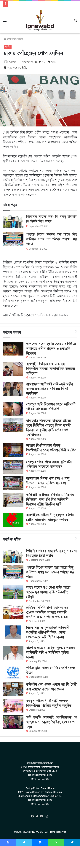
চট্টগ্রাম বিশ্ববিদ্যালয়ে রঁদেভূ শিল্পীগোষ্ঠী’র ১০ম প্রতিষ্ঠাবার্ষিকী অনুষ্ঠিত (51, 447)
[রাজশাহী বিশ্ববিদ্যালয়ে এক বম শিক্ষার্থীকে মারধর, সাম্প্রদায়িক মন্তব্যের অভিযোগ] (13, 369)
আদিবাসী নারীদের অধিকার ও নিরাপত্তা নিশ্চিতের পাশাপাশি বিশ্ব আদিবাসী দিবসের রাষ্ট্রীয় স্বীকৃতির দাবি (50, 499)
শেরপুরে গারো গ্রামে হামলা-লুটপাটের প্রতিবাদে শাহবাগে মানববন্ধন (49, 464)
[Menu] (5, 21)
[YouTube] (42, 816)
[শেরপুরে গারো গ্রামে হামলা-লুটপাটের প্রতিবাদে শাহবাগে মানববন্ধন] (13, 467)
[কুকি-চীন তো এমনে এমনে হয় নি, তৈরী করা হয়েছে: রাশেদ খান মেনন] (13, 689)
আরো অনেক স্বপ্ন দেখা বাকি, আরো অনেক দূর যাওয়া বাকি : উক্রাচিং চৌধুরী (48, 592)
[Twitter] (38, 816)
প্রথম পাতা (11, 39)
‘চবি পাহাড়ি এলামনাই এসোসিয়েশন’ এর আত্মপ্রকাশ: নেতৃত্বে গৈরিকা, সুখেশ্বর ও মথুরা (51, 722)
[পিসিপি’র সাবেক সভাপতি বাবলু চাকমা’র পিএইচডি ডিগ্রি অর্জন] (13, 221)
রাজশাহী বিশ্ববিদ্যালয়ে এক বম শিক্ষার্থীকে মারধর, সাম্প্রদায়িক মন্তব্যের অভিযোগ (50, 369)
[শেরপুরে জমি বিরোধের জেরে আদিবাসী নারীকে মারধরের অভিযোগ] (13, 409)
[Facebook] (33, 816)
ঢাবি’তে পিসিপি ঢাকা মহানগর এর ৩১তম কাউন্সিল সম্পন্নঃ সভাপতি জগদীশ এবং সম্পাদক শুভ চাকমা (47, 612)
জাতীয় (20, 39)
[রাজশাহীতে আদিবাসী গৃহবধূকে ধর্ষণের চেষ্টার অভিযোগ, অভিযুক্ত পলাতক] (13, 520)
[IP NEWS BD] (40, 20)
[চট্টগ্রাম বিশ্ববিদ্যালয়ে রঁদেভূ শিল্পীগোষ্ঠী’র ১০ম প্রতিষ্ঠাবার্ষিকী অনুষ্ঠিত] (13, 450)
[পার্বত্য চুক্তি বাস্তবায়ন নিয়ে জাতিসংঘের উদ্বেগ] (13, 673)
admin (12, 62)
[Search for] (75, 21)
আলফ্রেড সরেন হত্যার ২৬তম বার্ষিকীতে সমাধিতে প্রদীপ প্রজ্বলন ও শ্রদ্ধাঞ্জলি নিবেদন (51, 348)
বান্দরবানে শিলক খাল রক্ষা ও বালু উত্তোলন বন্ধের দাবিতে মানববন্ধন (47, 480)
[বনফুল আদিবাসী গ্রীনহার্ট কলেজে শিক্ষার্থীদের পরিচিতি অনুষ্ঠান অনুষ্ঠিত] (13, 705)
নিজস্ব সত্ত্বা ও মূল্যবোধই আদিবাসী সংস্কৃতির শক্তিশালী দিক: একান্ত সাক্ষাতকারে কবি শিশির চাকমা (47, 632)
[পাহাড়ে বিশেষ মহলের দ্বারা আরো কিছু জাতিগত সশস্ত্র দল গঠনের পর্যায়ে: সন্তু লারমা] (13, 239)
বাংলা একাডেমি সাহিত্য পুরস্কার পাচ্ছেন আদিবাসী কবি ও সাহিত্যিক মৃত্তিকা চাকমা (50, 652)
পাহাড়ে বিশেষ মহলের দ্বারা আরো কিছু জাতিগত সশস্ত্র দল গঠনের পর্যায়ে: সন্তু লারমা (51, 239)
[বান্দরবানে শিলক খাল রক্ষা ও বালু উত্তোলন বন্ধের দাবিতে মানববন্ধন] (13, 483)
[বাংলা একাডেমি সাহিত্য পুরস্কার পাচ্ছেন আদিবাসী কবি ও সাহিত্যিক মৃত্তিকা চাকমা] (13, 653)
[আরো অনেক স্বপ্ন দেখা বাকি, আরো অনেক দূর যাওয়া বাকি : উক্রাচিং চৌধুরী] (13, 592)
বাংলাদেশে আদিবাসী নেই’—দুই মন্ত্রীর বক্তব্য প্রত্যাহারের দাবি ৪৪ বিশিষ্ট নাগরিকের (49, 389)
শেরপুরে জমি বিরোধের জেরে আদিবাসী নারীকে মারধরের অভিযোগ (50, 406)
